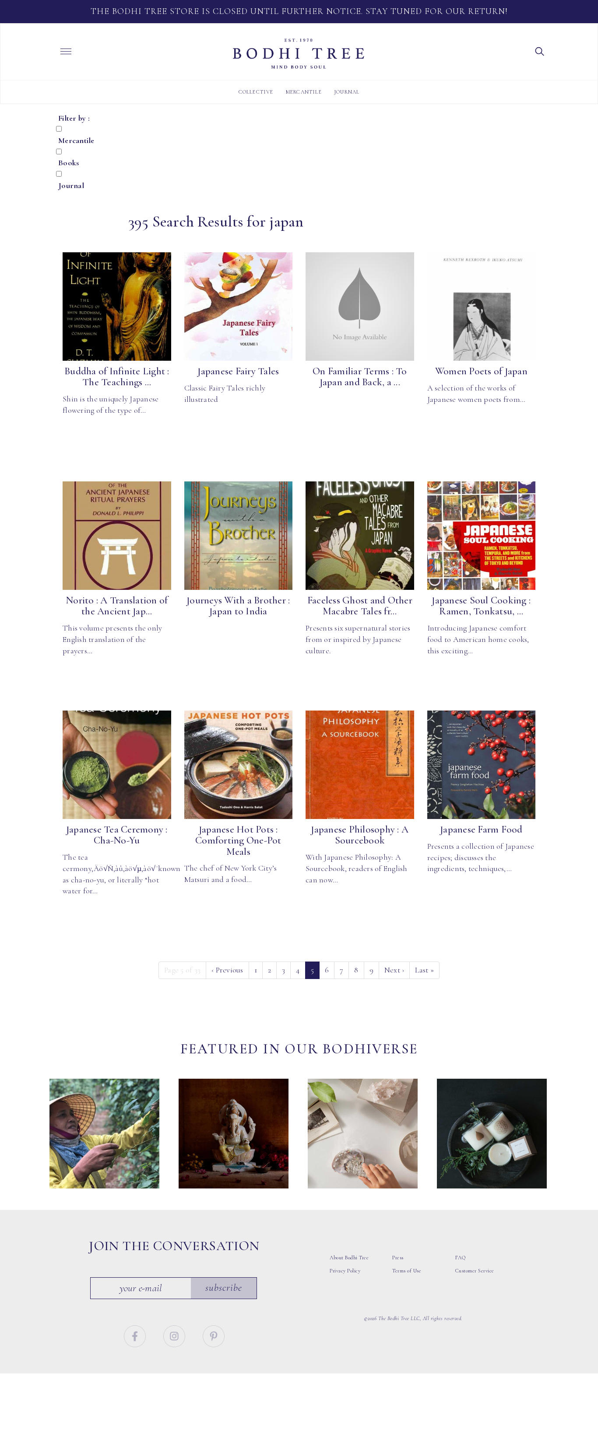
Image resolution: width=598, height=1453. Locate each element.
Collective (256, 92)
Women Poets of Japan (481, 371)
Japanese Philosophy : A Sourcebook (359, 835)
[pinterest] (214, 1335)
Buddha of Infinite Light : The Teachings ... (116, 376)
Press (398, 1257)
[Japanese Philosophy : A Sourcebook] (360, 765)
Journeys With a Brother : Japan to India (238, 605)
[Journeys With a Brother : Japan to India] (238, 535)
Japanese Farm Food (481, 829)
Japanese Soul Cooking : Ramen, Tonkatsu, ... (481, 605)
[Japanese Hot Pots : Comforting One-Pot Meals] (238, 765)
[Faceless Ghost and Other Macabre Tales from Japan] (360, 535)
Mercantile (304, 92)
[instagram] (175, 1335)
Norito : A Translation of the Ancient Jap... (117, 605)
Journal (346, 92)
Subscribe (223, 1288)
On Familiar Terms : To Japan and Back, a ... (360, 376)
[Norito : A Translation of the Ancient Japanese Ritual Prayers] (117, 535)
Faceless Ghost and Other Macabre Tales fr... (359, 605)
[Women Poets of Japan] (481, 306)
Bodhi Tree (298, 54)
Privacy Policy (345, 1271)
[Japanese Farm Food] (481, 765)
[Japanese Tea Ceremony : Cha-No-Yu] (117, 765)
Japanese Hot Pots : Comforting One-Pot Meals (238, 840)
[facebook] (136, 1335)
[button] (539, 50)
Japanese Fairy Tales (238, 371)
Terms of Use (406, 1271)
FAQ (460, 1257)
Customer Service (474, 1271)
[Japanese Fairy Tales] (238, 306)
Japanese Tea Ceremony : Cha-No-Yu (117, 835)
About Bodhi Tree (349, 1257)
